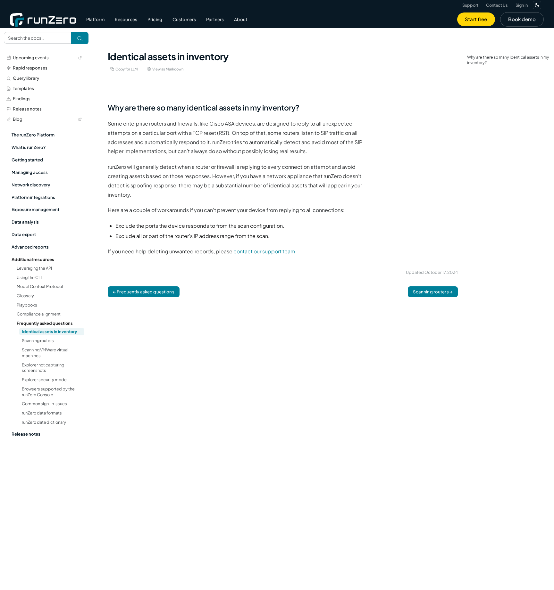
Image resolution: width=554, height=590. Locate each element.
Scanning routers (38, 340)
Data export (24, 234)
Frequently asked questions (45, 323)
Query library (26, 78)
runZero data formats (42, 412)
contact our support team (264, 251)
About (240, 19)
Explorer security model (45, 379)
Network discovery (31, 184)
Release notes (27, 108)
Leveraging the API (34, 268)
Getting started (27, 159)
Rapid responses (30, 67)
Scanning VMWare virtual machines (45, 352)
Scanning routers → (433, 291)
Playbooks (27, 304)
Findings (21, 98)
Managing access (30, 172)
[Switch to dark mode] (537, 5)
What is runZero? (29, 147)
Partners (215, 19)
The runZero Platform (33, 134)
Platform (95, 19)
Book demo (522, 19)
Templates (23, 88)
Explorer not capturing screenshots (43, 367)
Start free (476, 19)
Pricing (154, 19)
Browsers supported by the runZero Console (48, 391)
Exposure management (35, 209)
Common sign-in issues (44, 403)
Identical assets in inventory (49, 331)
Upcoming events (31, 57)
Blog (17, 119)
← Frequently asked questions (143, 291)
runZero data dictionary (44, 422)
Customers (184, 19)
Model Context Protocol (40, 286)
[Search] (79, 38)
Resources (126, 19)
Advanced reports (30, 247)
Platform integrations (33, 197)
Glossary (25, 295)
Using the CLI (29, 277)
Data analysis (25, 222)
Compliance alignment (39, 313)
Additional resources (33, 259)
